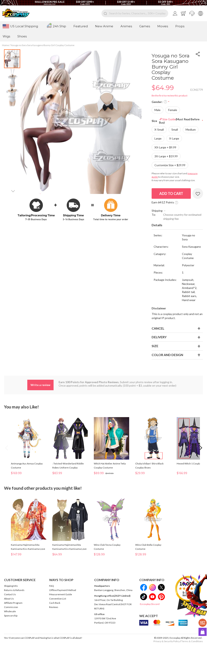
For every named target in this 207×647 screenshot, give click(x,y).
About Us (9, 598)
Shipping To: (157, 212)
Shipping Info (11, 585)
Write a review (40, 385)
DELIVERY (159, 337)
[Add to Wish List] (197, 193)
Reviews (53, 607)
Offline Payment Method (62, 590)
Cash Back (54, 602)
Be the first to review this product (169, 95)
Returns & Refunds (14, 590)
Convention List (57, 598)
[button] (192, 13)
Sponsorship (10, 615)
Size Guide (179, 120)
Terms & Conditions (192, 641)
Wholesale (10, 611)
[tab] (177, 225)
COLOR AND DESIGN (167, 355)
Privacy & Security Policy (166, 641)
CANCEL (158, 328)
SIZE (155, 346)
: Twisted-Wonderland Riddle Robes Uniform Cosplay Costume (68, 467)
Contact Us (10, 594)
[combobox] (134, 13)
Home (5, 45)
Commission (11, 607)
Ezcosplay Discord (149, 604)
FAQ (51, 585)
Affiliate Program (13, 602)
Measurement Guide (60, 594)
